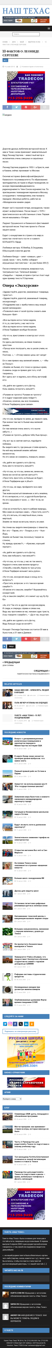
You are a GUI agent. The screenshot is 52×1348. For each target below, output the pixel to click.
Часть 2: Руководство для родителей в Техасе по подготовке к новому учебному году (32, 1144)
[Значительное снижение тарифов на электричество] (8, 840)
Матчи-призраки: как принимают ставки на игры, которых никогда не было (32, 1129)
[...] (46, 1264)
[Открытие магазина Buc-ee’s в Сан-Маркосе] (8, 853)
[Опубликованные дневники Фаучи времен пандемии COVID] (8, 1002)
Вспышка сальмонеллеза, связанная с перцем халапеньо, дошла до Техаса (32, 931)
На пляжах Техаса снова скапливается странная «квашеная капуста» (31, 865)
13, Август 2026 (21, 843)
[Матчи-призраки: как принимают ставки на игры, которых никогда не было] (8, 1129)
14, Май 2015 (10, 67)
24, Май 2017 (20, 706)
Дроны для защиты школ (26, 891)
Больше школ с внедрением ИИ (29, 878)
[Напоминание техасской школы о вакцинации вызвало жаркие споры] (8, 919)
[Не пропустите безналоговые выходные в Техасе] (8, 947)
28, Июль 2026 (21, 979)
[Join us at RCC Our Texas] (26, 19)
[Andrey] (6, 1318)
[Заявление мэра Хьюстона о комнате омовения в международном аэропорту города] (8, 799)
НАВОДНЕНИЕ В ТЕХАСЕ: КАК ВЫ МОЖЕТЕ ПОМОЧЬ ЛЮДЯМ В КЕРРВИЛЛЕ (28, 1318)
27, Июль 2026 (21, 992)
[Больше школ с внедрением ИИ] (8, 881)
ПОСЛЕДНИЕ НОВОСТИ (15, 732)
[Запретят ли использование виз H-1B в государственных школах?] (8, 786)
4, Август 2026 (21, 967)
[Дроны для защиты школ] (8, 893)
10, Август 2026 (21, 881)
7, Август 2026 (21, 894)
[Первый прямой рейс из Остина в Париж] (8, 774)
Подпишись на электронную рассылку (20, 1031)
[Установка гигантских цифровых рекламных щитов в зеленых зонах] (8, 906)
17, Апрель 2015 (21, 721)
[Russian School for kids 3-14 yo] (26, 1052)
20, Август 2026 (21, 1119)
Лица (11, 646)
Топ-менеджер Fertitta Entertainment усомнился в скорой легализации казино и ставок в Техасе (32, 1159)
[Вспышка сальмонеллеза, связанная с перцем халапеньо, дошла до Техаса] (8, 931)
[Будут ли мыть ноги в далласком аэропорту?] (8, 827)
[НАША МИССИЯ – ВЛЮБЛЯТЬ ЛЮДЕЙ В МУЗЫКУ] (8, 692)
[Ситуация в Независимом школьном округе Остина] (8, 814)
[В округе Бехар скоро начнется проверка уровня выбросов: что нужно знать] (8, 759)
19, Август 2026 (21, 789)
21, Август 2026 (21, 764)
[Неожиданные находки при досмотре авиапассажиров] (8, 990)
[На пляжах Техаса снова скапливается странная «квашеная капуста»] (8, 865)
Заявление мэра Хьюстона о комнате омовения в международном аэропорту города (32, 799)
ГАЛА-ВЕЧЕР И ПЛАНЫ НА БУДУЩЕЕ (31, 703)
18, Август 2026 (21, 804)
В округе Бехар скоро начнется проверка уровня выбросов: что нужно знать (30, 758)
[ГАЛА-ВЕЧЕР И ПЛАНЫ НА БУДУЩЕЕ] (8, 705)
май (22, 42)
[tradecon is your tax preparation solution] (26, 411)
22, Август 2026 (21, 749)
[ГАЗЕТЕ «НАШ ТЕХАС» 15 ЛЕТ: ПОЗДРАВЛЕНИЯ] (8, 718)
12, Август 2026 (21, 855)
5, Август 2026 (21, 949)
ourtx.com (32, 695)
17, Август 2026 (21, 830)
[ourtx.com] (6, 1296)
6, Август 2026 (21, 909)
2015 (14, 42)
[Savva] (6, 1307)
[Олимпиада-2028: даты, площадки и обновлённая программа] (8, 1116)
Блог (7, 1108)
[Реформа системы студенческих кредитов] (8, 977)
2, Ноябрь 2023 (21, 695)
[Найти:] (26, 34)
